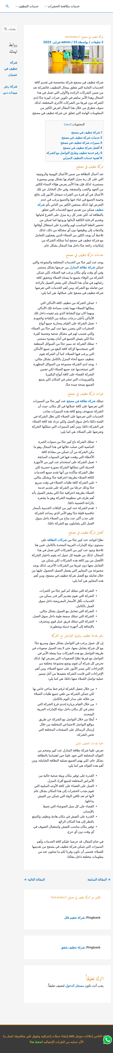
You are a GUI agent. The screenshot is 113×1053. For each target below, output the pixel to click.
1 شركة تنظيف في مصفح (86, 132)
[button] (7, 6)
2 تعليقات (97, 42)
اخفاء (68, 124)
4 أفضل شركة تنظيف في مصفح (82, 147)
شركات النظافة (57, 540)
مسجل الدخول (74, 986)
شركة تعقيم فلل (74, 917)
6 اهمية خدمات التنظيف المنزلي (82, 158)
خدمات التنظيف (28, 6)
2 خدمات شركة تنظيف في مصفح (82, 137)
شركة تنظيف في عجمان (10, 68)
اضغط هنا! (36, 1042)
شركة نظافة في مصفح (81, 401)
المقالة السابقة (99, 879)
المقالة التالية (34, 879)
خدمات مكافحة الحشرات (64, 6)
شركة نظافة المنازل (82, 267)
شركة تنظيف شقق (73, 947)
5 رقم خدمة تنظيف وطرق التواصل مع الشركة (74, 153)
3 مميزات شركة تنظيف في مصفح (81, 142)
